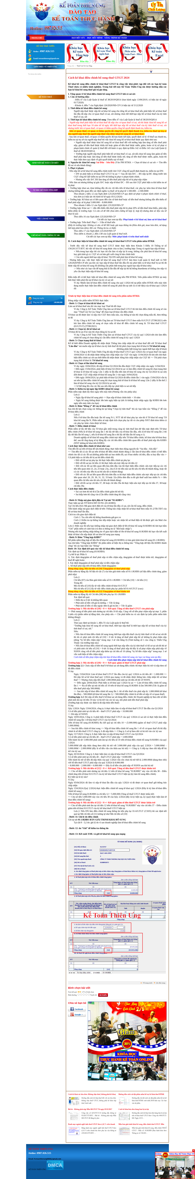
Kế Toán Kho (58, 198)
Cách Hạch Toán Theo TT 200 (53, 240)
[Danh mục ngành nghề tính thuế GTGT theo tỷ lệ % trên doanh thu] (74, 1135)
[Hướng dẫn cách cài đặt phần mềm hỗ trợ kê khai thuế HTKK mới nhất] (124, 1105)
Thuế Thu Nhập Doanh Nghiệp (52, 127)
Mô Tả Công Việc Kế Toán (54, 231)
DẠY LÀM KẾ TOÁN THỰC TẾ (45, 81)
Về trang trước (147, 983)
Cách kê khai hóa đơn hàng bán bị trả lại (133, 1109)
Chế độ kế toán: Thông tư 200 (45, 235)
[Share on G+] (77, 1014)
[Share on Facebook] (77, 1009)
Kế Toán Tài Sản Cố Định (54, 214)
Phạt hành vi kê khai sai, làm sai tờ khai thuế (145, 219)
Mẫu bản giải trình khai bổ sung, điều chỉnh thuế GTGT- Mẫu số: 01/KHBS (141, 1124)
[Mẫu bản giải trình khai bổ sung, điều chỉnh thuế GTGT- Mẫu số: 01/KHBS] (124, 1135)
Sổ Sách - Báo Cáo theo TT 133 (52, 260)
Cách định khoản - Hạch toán (53, 170)
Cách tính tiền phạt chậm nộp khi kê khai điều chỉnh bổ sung (137, 660)
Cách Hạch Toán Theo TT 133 (53, 252)
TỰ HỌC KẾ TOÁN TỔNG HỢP (45, 190)
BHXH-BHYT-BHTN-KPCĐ (52, 156)
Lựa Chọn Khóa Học (56, 87)
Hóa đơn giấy (58, 115)
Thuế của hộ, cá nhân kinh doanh (52, 135)
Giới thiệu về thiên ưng (45, 67)
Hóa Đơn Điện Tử (57, 111)
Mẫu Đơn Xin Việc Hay (55, 227)
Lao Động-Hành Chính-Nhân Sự (52, 148)
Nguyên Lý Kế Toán (56, 178)
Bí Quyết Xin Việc (56, 223)
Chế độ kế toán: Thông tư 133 (45, 248)
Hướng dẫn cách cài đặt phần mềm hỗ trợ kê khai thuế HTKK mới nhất (141, 1094)
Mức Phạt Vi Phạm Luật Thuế (53, 123)
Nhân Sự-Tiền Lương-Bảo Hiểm (45, 141)
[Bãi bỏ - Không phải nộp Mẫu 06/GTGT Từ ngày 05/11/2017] (74, 1120)
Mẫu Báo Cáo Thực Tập (55, 174)
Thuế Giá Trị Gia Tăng (84, 66)
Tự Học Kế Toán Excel (55, 210)
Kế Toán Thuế (45, 97)
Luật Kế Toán (58, 182)
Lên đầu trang (160, 983)
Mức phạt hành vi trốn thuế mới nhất (130, 236)
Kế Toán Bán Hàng (56, 206)
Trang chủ (70, 66)
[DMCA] (55, 1169)
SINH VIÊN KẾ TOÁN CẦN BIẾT (45, 163)
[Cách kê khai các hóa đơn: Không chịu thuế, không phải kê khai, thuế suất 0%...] (74, 1105)
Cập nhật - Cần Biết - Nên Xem (52, 131)
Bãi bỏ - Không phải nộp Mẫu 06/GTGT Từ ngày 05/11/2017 (90, 1109)
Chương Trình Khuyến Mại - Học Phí (50, 91)
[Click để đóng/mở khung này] (193, 1150)
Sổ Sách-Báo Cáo (57, 202)
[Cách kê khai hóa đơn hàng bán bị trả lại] (124, 1120)
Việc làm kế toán (45, 219)
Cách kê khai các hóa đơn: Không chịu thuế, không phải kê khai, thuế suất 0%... (92, 1094)
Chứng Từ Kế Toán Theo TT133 (52, 256)
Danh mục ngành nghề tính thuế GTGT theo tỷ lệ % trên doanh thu (91, 1124)
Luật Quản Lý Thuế (56, 119)
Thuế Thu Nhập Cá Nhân (54, 103)
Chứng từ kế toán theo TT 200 (52, 244)
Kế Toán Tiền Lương (56, 152)
